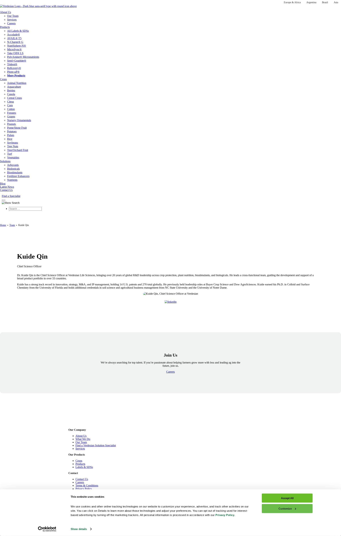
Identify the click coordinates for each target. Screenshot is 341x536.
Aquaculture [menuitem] (14, 86)
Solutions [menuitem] (5, 161)
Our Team (81, 442)
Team (12, 225)
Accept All (287, 498)
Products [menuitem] (5, 27)
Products (80, 463)
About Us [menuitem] (5, 12)
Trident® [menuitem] (12, 64)
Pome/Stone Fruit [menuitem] (17, 127)
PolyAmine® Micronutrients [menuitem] (23, 56)
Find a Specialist (11, 196)
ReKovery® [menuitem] (14, 68)
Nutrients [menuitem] (12, 179)
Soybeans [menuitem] (12, 142)
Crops (78, 460)
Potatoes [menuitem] (12, 131)
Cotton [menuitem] (11, 109)
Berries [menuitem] (11, 90)
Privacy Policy (83, 488)
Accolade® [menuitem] (13, 34)
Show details (79, 528)
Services (80, 448)
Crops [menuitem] (3, 79)
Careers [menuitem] (11, 23)
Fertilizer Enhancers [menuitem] (18, 176)
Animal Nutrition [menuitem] (16, 82)
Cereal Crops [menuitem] (14, 97)
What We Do (82, 439)
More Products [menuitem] (16, 75)
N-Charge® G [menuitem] (15, 41)
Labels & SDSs (84, 467)
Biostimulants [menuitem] (14, 172)
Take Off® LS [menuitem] (15, 53)
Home (3, 225)
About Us (80, 435)
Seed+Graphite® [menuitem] (16, 60)
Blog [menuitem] (3, 183)
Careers (79, 482)
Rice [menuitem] (9, 138)
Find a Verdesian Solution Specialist (95, 445)
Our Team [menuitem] (12, 15)
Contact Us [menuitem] (6, 190)
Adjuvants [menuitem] (13, 164)
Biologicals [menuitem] (13, 168)
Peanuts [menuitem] (11, 123)
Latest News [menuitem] (7, 186)
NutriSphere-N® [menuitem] (16, 45)
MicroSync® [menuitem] (14, 49)
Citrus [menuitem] (10, 101)
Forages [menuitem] (11, 112)
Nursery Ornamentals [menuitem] (19, 120)
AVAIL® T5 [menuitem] (14, 38)
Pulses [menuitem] (10, 135)
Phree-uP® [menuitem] (13, 71)
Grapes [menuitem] (11, 116)
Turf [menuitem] (9, 153)
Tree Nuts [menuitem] (12, 146)
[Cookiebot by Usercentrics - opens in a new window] (47, 529)
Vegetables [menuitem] (13, 157)
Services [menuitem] (12, 19)
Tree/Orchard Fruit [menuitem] (17, 150)
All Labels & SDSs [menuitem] (18, 30)
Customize (285, 508)
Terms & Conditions (86, 485)
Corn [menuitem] (10, 105)
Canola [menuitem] (11, 94)
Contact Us (81, 479)
